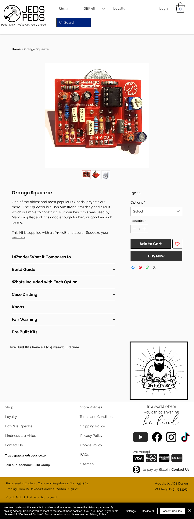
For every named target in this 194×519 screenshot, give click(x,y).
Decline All (148, 511)
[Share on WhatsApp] (147, 267)
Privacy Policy (97, 514)
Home (16, 49)
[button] (94, 9)
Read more (18, 237)
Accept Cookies (172, 511)
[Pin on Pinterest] (140, 267)
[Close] (189, 511)
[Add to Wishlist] (177, 244)
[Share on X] (154, 267)
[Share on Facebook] (133, 267)
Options (138, 202)
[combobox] (156, 211)
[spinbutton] (139, 229)
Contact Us (180, 469)
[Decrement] (134, 229)
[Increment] (144, 229)
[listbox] (94, 9)
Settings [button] (131, 511)
